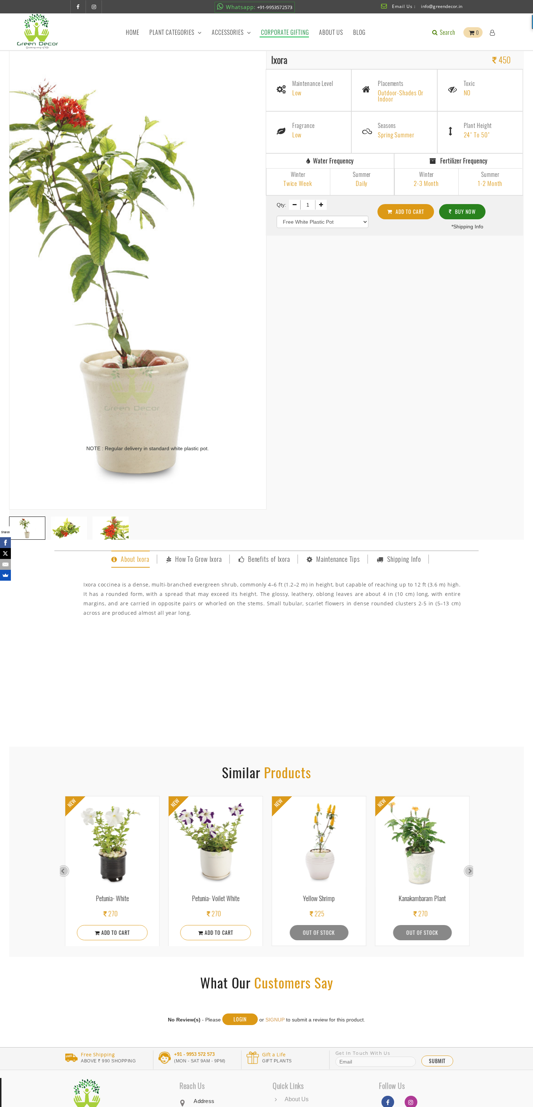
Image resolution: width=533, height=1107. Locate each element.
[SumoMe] (5, 575)
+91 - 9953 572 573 (194, 1054)
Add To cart (409, 211)
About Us (331, 32)
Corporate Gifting (285, 32)
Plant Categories (172, 32)
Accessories (228, 32)
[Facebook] (5, 542)
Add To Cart (114, 932)
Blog (359, 32)
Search (446, 32)
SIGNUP (275, 1020)
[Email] (5, 564)
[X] (5, 553)
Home (132, 32)
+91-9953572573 (259, 7)
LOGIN (240, 1019)
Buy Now (465, 211)
